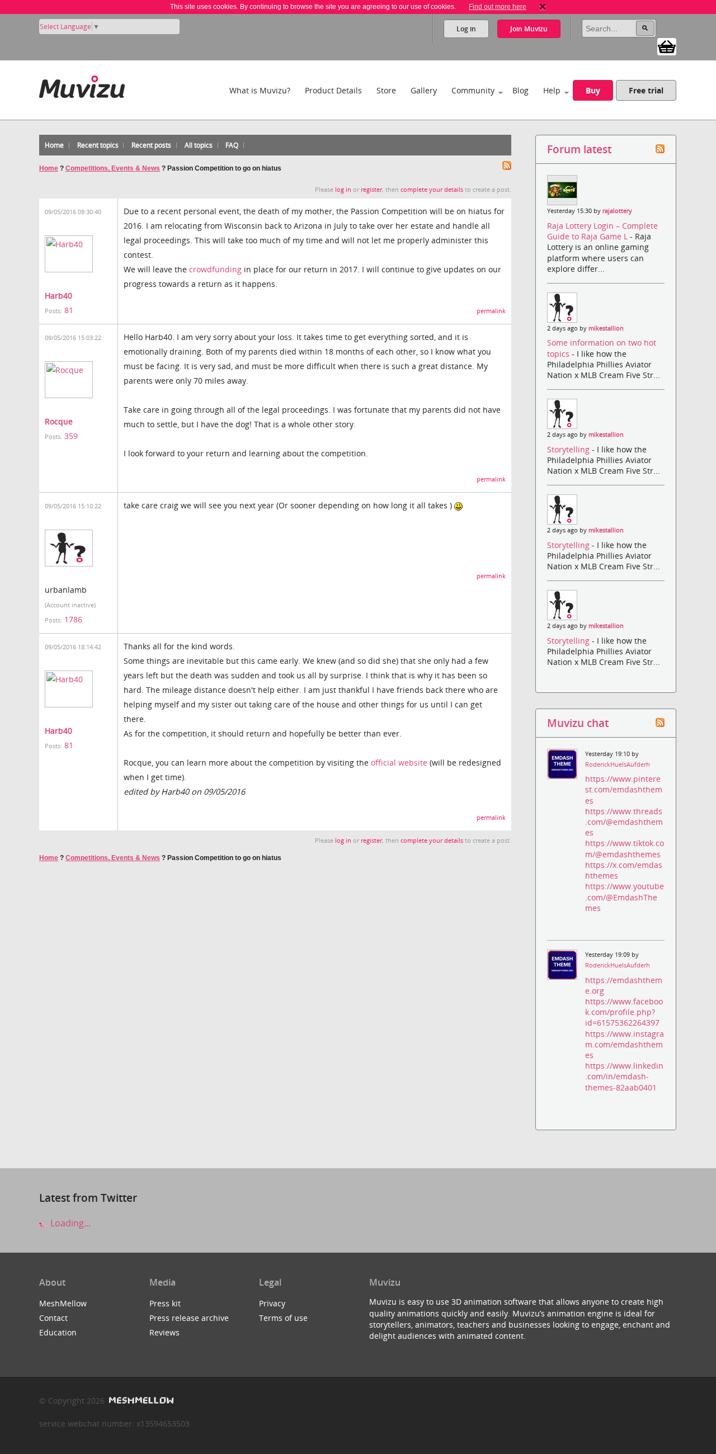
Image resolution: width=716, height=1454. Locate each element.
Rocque (59, 421)
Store (386, 90)
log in (343, 189)
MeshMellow (63, 1303)
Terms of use (283, 1318)
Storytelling (569, 449)
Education (58, 1332)
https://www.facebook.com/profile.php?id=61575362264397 (624, 1012)
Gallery (424, 90)
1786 (73, 619)
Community (472, 90)
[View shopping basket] (666, 46)
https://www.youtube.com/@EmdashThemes (624, 897)
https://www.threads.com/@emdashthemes (624, 822)
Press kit (165, 1303)
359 (71, 436)
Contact (53, 1318)
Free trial (646, 90)
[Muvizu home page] (82, 85)
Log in (466, 29)
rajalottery (617, 211)
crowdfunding (215, 269)
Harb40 (58, 295)
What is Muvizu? (259, 90)
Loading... (69, 1223)
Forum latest (579, 149)
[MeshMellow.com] (140, 1400)
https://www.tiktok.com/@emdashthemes (624, 848)
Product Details (333, 90)
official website (399, 762)
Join (529, 29)
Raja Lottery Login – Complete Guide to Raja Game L (602, 231)
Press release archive (189, 1318)
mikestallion (606, 328)
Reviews (164, 1332)
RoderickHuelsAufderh (617, 764)
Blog (520, 90)
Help (551, 90)
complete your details (432, 189)
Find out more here (497, 7)
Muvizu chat (578, 723)
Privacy (272, 1303)
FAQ (231, 145)
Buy (593, 90)
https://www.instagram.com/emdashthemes (624, 1044)
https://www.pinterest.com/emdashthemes (623, 789)
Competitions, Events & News (112, 168)
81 (68, 310)
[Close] (542, 7)
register (371, 189)
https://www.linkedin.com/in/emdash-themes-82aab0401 (624, 1076)
